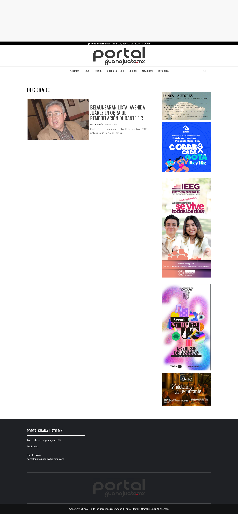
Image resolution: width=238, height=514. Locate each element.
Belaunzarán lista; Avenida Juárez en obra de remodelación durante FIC (117, 113)
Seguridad (147, 71)
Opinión (133, 71)
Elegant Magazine (142, 508)
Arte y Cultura (115, 71)
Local (87, 71)
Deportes (163, 71)
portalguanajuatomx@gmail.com (45, 458)
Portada (74, 71)
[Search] (205, 71)
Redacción (99, 124)
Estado (98, 71)
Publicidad (32, 446)
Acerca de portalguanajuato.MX (44, 440)
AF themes (162, 508)
